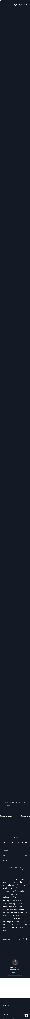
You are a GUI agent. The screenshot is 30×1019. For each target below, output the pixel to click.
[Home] (20, 5)
